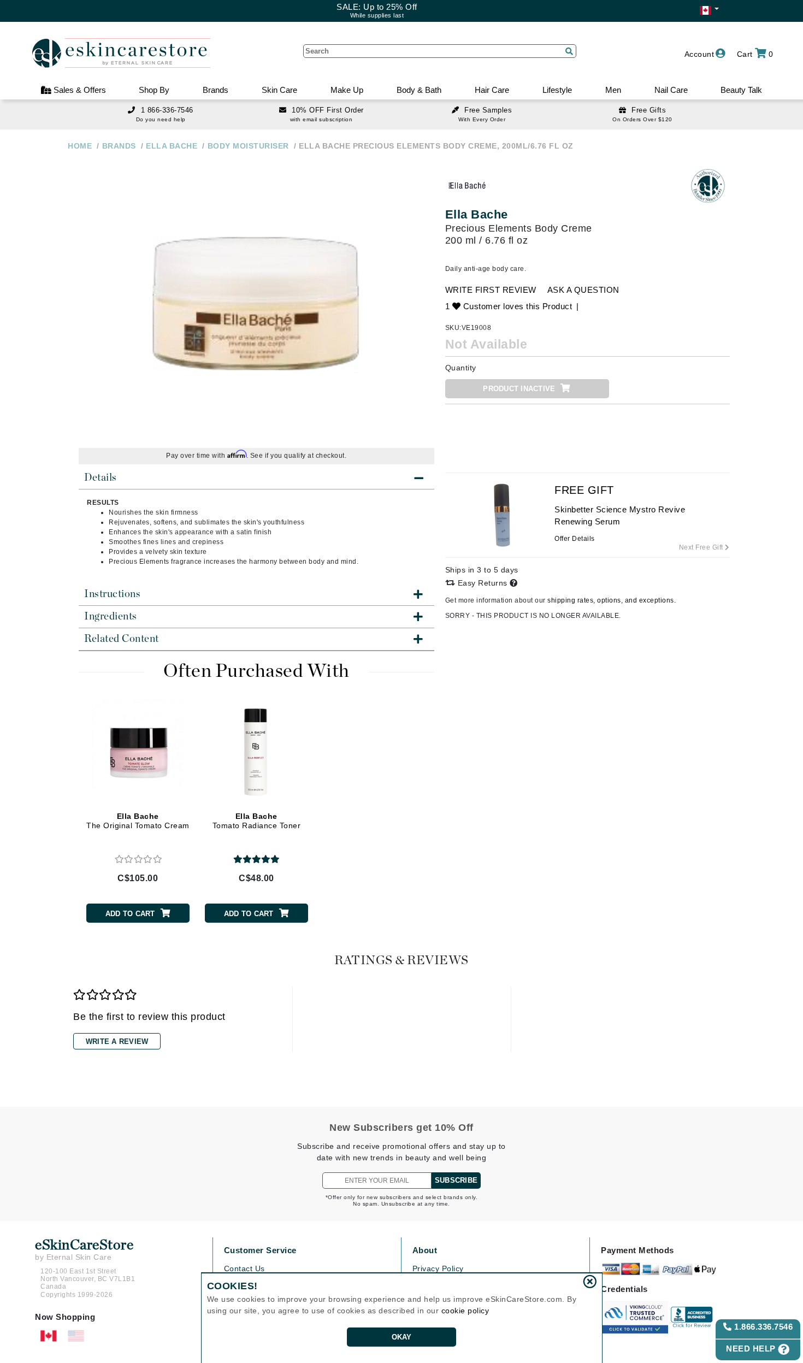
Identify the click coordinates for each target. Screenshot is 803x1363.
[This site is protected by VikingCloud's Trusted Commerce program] (634, 1317)
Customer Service (260, 1250)
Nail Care (671, 90)
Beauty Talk (741, 90)
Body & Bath (419, 90)
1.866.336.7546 (762, 1326)
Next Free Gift (702, 547)
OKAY (402, 1337)
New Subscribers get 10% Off (401, 1127)
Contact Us (244, 1268)
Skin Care (279, 90)
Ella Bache (476, 214)
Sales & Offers (78, 90)
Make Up (346, 90)
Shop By (154, 90)
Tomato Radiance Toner (256, 821)
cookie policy (465, 1310)
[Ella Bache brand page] (467, 186)
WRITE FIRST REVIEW (490, 289)
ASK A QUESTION (583, 289)
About (425, 1250)
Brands (215, 90)
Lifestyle (557, 90)
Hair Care (492, 90)
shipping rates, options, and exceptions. (611, 600)
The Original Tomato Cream (138, 821)
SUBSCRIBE (456, 1180)
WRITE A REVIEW (117, 1041)
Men (613, 90)
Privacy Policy (438, 1268)
